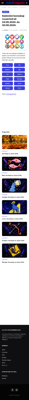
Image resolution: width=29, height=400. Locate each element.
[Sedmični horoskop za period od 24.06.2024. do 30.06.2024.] (14, 41)
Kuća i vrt (4, 365)
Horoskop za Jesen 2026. (10, 153)
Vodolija (7, 88)
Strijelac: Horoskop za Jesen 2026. (13, 240)
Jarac (19, 83)
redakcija (6, 30)
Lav (7, 74)
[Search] (26, 3)
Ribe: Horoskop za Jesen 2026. (12, 175)
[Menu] (3, 3)
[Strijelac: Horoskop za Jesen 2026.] (14, 229)
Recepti (4, 357)
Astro (3, 355)
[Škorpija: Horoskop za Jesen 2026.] (14, 251)
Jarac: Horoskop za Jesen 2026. (12, 219)
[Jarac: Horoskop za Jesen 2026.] (14, 207)
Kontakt (4, 378)
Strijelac (7, 83)
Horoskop (5, 11)
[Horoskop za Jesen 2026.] (14, 142)
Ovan (7, 65)
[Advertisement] (14, 112)
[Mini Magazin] (15, 3)
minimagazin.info (11, 94)
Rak (19, 69)
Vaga (7, 79)
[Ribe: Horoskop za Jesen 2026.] (14, 164)
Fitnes (3, 362)
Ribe (19, 88)
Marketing (4, 375)
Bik (19, 65)
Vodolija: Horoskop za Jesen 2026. (13, 197)
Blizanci (7, 69)
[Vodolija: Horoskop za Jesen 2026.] (14, 185)
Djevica (19, 74)
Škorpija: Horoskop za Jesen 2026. (13, 262)
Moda (3, 349)
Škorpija (19, 79)
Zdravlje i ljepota (6, 360)
